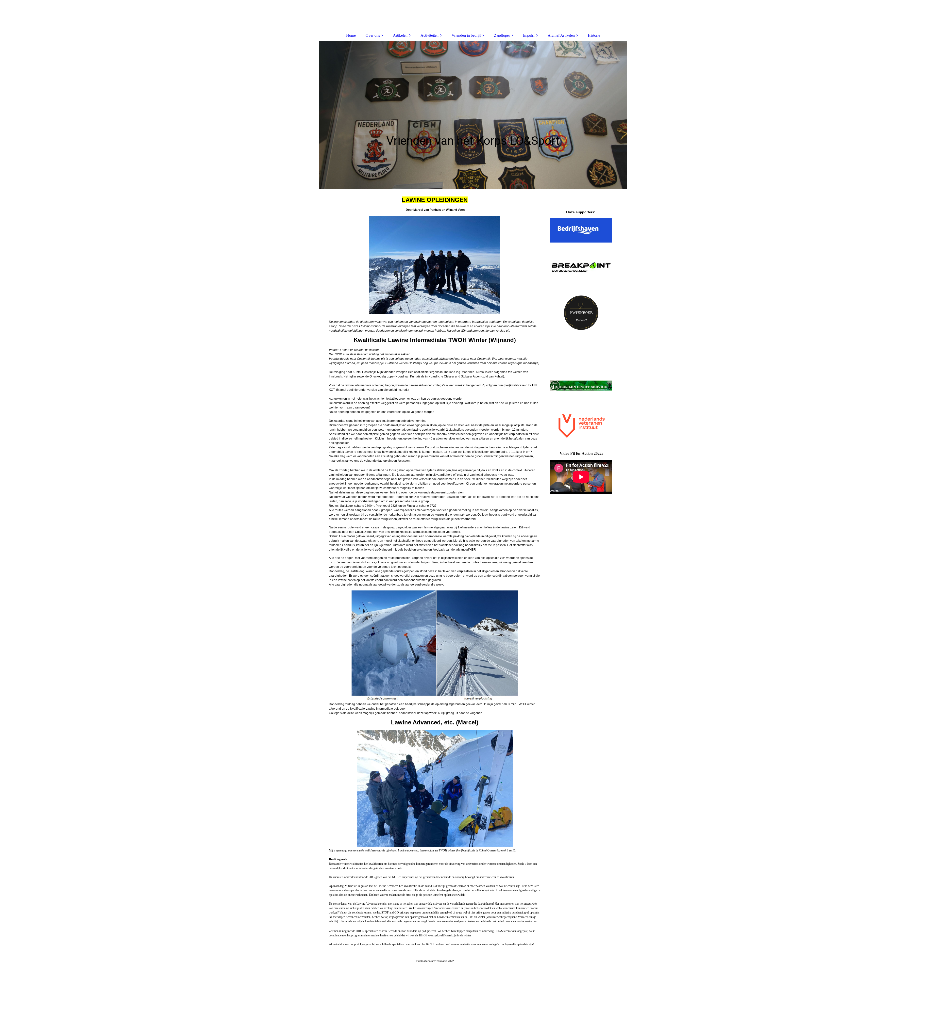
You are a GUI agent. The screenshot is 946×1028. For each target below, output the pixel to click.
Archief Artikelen (561, 35)
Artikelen (400, 35)
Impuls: (529, 35)
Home (351, 35)
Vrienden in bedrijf (466, 35)
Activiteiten (430, 35)
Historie (594, 35)
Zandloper (502, 35)
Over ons (373, 35)
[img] (473, 15)
